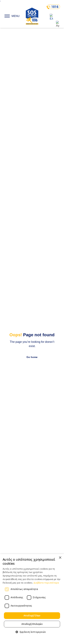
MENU (16, 16)
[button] (32, 632)
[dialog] (32, 596)
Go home (32, 357)
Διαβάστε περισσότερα (46, 582)
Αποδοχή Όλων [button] (32, 615)
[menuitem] (54, 17)
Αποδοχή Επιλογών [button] (32, 623)
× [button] (60, 557)
